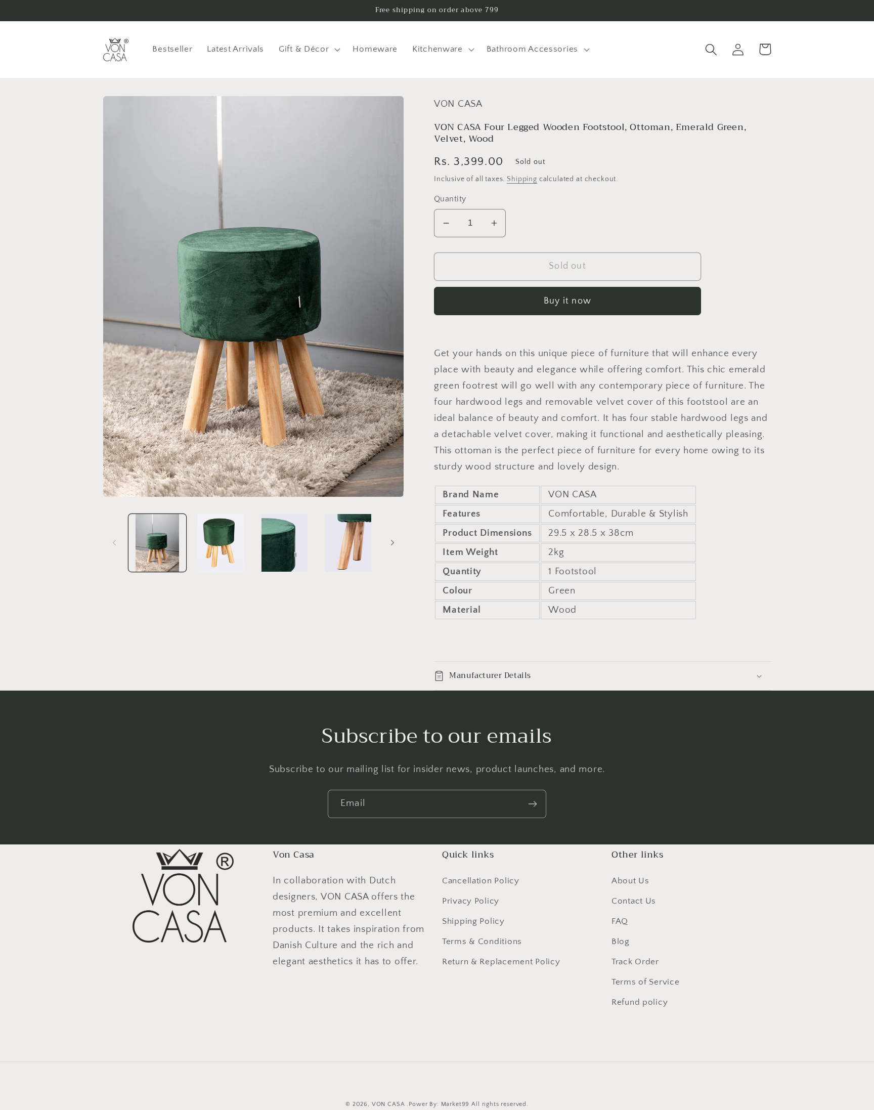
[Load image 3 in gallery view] (285, 543)
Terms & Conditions (482, 941)
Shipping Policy (473, 921)
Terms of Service (645, 982)
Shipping (522, 179)
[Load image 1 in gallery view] (157, 543)
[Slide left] (114, 543)
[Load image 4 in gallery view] (348, 543)
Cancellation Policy (480, 880)
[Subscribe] (532, 804)
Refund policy (639, 1002)
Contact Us (633, 901)
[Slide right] (392, 543)
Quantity (450, 199)
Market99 (455, 1104)
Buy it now (567, 301)
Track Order (635, 961)
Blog (620, 941)
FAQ (619, 921)
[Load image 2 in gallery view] (221, 543)
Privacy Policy (470, 901)
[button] (308, 49)
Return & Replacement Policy (501, 961)
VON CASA (388, 1104)
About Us (630, 880)
